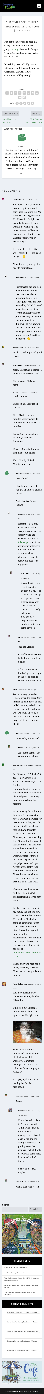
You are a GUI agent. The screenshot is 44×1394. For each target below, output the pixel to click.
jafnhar (9, 1341)
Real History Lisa (19, 765)
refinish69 (19, 1182)
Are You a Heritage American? (14, 1273)
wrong (15, 49)
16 (17, 30)
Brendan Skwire (24, 1111)
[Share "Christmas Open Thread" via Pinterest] (24, 93)
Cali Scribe (17, 200)
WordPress (35, 1391)
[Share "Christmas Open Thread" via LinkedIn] (28, 93)
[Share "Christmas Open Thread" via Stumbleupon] (37, 93)
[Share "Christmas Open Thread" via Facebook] (7, 93)
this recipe (23, 542)
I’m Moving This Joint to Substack (15, 1267)
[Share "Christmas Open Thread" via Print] (24, 97)
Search (5, 1204)
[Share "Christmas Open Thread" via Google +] (15, 93)
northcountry (18, 348)
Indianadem (20, 277)
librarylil (10, 1322)
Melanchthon (18, 365)
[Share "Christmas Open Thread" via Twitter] (11, 93)
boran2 (15, 689)
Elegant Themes (18, 1391)
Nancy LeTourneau (20, 984)
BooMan (19, 26)
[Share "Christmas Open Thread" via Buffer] (33, 93)
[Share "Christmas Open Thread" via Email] (20, 97)
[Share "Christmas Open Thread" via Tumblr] (20, 93)
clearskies (10, 1331)
